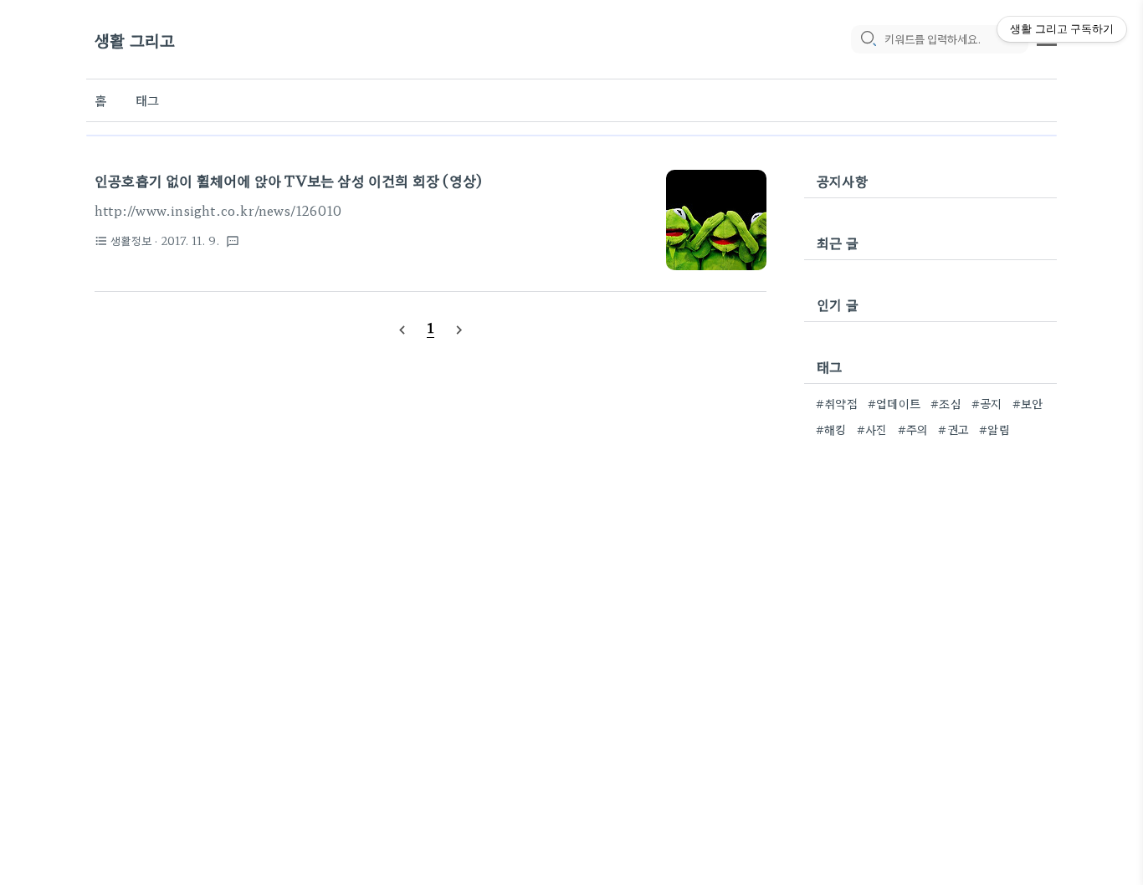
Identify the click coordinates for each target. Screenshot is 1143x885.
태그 (147, 100)
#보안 (1027, 403)
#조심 (945, 403)
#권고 (953, 429)
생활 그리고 (135, 39)
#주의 (913, 429)
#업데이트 (894, 403)
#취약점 (837, 403)
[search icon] (867, 39)
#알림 (994, 429)
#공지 (986, 403)
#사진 (872, 429)
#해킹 (831, 429)
